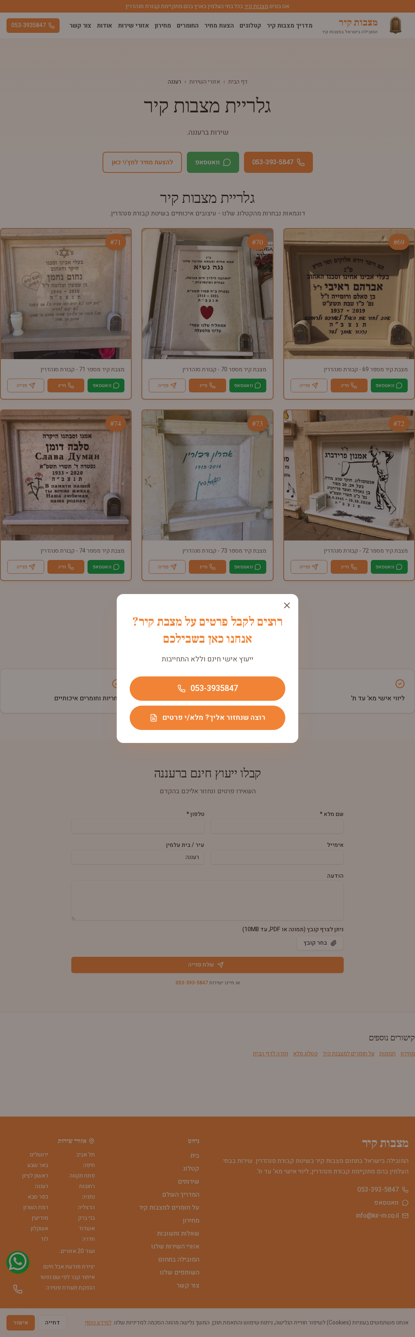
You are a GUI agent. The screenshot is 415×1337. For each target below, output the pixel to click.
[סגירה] (287, 605)
